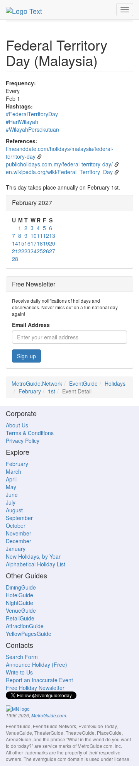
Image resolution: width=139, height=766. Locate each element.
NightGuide (19, 603)
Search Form (22, 657)
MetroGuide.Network (37, 383)
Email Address (31, 325)
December (18, 541)
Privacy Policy (22, 440)
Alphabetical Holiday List (35, 564)
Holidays (115, 383)
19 (46, 243)
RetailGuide (20, 618)
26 (46, 251)
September (19, 518)
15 (21, 243)
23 (27, 251)
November (18, 533)
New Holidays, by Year (33, 556)
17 (34, 243)
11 (40, 235)
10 (34, 235)
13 (52, 235)
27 (52, 251)
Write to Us (19, 672)
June (12, 494)
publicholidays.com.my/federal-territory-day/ (59, 164)
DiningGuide (21, 587)
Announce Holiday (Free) (36, 664)
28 (15, 259)
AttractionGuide (25, 626)
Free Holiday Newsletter (35, 687)
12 (46, 235)
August (14, 510)
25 (40, 251)
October (15, 525)
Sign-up (26, 356)
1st (51, 391)
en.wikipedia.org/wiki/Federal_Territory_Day (59, 172)
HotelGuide (19, 595)
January (15, 548)
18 (40, 243)
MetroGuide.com (48, 715)
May (11, 487)
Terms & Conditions (30, 433)
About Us (17, 425)
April (11, 479)
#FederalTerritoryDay (32, 114)
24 (34, 251)
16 (27, 243)
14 (15, 243)
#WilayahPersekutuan (32, 129)
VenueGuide (21, 610)
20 (52, 243)
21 (15, 251)
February (30, 391)
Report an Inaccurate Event (39, 680)
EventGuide (83, 383)
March (13, 471)
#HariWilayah (22, 121)
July (10, 502)
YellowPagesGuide (28, 633)
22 (21, 251)
